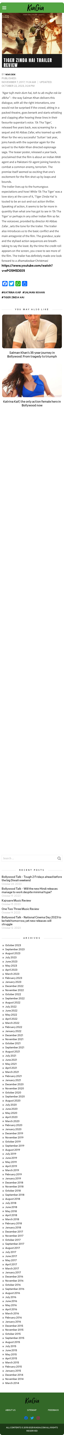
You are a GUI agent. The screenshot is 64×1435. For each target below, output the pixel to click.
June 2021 (11, 1060)
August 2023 (12, 953)
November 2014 (14, 1379)
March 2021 (12, 1072)
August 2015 (12, 1342)
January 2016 (13, 1321)
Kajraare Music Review (16, 900)
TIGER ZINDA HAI (14, 297)
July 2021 (10, 1055)
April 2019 (11, 1166)
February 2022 (13, 1027)
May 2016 (11, 1305)
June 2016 (11, 1301)
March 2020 (12, 1121)
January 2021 (13, 1080)
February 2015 (13, 1366)
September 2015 (14, 1338)
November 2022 (14, 990)
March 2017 (12, 1268)
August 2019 (12, 1150)
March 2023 (12, 974)
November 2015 (14, 1330)
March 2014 (12, 1383)
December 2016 (14, 1276)
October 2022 (13, 994)
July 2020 (11, 1104)
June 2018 (11, 1207)
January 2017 (13, 1272)
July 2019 (10, 1154)
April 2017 (11, 1264)
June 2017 (11, 1256)
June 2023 (11, 961)
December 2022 (14, 986)
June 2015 (11, 1350)
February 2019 (13, 1174)
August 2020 (13, 1100)
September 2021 (14, 1047)
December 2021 (14, 1035)
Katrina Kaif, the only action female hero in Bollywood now (32, 403)
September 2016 (14, 1289)
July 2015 (10, 1346)
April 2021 (11, 1068)
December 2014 (14, 1375)
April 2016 (11, 1309)
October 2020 (13, 1092)
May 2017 (11, 1260)
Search (59, 859)
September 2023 (15, 949)
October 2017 (13, 1240)
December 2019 (14, 1133)
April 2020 (11, 1117)
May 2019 (11, 1162)
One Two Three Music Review (20, 909)
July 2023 (11, 957)
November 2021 (14, 1039)
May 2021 (11, 1064)
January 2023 (13, 982)
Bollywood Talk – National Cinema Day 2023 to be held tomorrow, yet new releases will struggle (31, 921)
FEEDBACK (53, 1410)
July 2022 (11, 1006)
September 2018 (14, 1195)
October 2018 (13, 1190)
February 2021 (13, 1076)
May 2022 (11, 1014)
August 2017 (12, 1248)
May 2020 (11, 1113)
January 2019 (13, 1178)
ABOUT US (10, 1410)
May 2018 (11, 1211)
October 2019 (13, 1141)
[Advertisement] (32, 452)
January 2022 (13, 1031)
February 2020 (13, 1125)
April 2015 (11, 1358)
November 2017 (14, 1236)
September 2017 (14, 1244)
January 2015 (13, 1370)
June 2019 (11, 1158)
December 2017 (14, 1231)
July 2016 (10, 1297)
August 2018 (12, 1199)
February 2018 (13, 1223)
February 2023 (13, 978)
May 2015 (11, 1354)
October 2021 (13, 1043)
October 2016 (13, 1285)
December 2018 (14, 1182)
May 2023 (11, 965)
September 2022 (15, 998)
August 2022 (12, 1002)
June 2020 (11, 1109)
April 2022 (11, 1019)
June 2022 (11, 1010)
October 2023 (13, 945)
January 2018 (13, 1227)
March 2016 (12, 1313)
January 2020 (13, 1129)
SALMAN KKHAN (34, 293)
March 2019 (12, 1170)
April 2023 (11, 970)
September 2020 (15, 1096)
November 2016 (14, 1280)
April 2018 (11, 1215)
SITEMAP (31, 1410)
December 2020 (14, 1084)
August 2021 (12, 1051)
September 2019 (14, 1145)
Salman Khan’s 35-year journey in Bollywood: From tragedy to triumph (32, 354)
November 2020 (14, 1088)
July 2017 (10, 1252)
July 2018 (10, 1203)
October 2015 (13, 1334)
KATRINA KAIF (12, 293)
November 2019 (14, 1137)
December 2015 (14, 1326)
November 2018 (14, 1186)
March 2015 (12, 1362)
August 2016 (12, 1293)
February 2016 (13, 1317)
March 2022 (12, 1023)
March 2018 (12, 1219)
